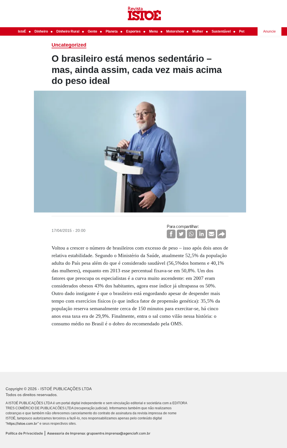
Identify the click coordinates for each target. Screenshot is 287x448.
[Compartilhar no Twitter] (181, 234)
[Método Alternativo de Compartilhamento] (221, 234)
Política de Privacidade (24, 433)
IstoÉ (22, 31)
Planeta (112, 31)
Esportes (133, 31)
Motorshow (175, 31)
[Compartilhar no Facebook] (171, 234)
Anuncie (269, 31)
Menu (153, 31)
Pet (241, 31)
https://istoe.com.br (22, 423)
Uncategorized (69, 45)
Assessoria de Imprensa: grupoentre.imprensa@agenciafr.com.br (99, 433)
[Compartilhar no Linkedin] (201, 234)
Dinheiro (41, 31)
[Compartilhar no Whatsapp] (191, 234)
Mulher (197, 31)
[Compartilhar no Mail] (211, 234)
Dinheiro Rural (67, 31)
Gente (92, 31)
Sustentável (221, 31)
